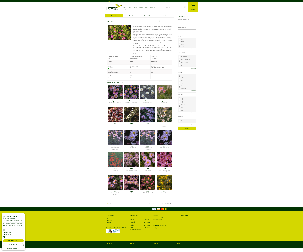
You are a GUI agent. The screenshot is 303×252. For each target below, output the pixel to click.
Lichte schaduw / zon (185, 62)
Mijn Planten (165, 15)
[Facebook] (154, 228)
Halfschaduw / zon (185, 57)
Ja (181, 120)
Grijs (182, 106)
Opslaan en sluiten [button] (13, 240)
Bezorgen (108, 225)
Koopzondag (108, 245)
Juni (182, 83)
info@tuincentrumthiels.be (160, 225)
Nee (181, 121)
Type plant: (180, 35)
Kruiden (178, 245)
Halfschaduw (184, 56)
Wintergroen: (181, 116)
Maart (182, 79)
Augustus (183, 87)
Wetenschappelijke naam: (184, 19)
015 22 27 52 (157, 224)
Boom (182, 39)
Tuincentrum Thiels (158, 218)
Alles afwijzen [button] (13, 244)
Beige (182, 98)
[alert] (13, 231)
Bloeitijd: (180, 72)
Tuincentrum (109, 243)
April (182, 80)
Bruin (182, 101)
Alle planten (131, 15)
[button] (13, 248)
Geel (182, 102)
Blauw (182, 99)
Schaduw (183, 64)
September (183, 88)
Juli (181, 85)
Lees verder (10, 226)
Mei (181, 82)
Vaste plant (183, 46)
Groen (182, 107)
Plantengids (114, 15)
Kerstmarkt (155, 243)
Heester (182, 44)
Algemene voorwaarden (111, 218)
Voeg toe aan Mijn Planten (166, 21)
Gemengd (183, 104)
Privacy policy (109, 220)
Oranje (182, 110)
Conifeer (182, 41)
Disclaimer (108, 222)
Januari (182, 76)
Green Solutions (175, 249)
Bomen (155, 245)
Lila (181, 109)
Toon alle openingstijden (135, 229)
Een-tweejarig (184, 42)
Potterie (178, 243)
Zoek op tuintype (148, 15)
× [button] (23, 215)
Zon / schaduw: (181, 52)
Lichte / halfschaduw (185, 59)
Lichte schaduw (184, 61)
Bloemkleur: (180, 94)
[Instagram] (156, 228)
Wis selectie (193, 32)
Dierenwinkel (132, 245)
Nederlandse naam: (182, 27)
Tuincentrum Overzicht (184, 249)
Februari (182, 77)
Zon (181, 65)
